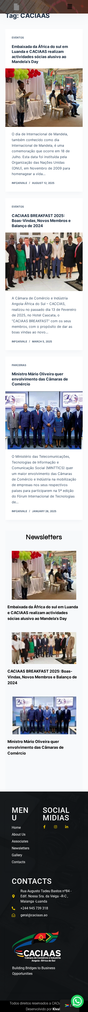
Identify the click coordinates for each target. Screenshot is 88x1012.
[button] (70, 6)
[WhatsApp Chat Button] (77, 1001)
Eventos (18, 37)
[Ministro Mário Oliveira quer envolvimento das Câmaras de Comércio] (44, 420)
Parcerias (19, 365)
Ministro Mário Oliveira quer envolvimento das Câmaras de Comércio (40, 379)
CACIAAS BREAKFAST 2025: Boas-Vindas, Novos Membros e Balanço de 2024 (41, 220)
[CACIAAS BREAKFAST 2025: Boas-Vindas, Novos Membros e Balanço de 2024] (44, 262)
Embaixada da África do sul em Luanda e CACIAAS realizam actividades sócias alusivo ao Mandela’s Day (42, 613)
